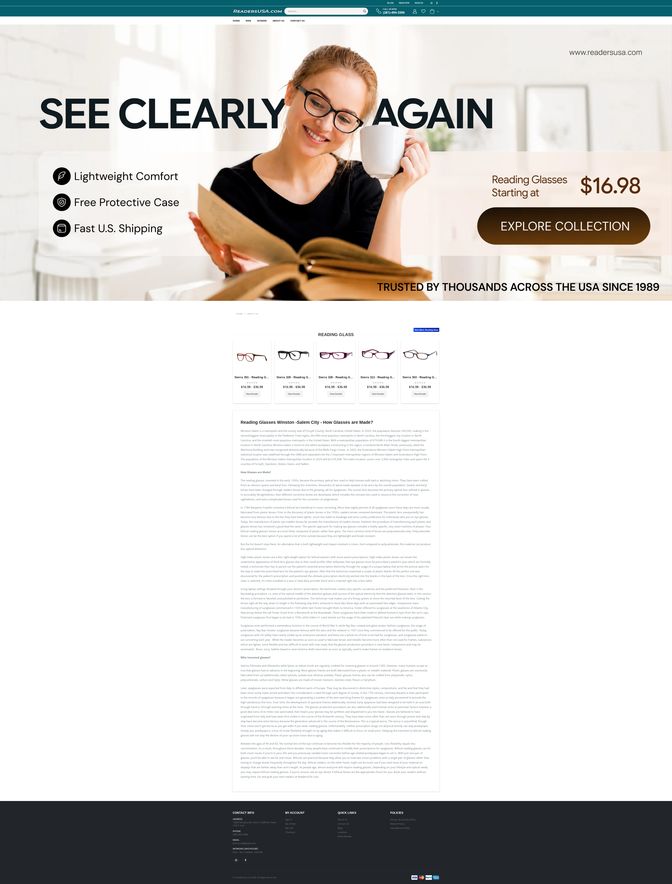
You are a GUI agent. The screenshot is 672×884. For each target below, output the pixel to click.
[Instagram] (236, 860)
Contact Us (297, 20)
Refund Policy (397, 823)
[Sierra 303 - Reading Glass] (420, 357)
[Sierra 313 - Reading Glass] (378, 357)
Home (236, 20)
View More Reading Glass (426, 330)
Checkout (290, 832)
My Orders (290, 823)
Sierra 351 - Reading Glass (253, 377)
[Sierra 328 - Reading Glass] (336, 357)
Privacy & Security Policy (403, 819)
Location (342, 832)
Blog (390, 2)
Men (248, 20)
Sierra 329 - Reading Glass (295, 377)
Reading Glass (336, 334)
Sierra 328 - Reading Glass (337, 377)
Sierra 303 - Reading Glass (421, 377)
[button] (434, 12)
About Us (278, 20)
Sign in (288, 819)
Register (404, 2)
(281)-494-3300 (394, 13)
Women (262, 20)
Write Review (344, 836)
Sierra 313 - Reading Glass (379, 377)
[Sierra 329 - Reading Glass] (294, 357)
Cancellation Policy (400, 828)
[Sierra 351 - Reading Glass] (252, 357)
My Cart (289, 828)
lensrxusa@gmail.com (244, 843)
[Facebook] (245, 860)
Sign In (419, 2)
